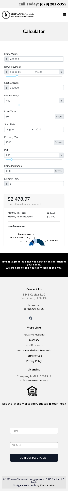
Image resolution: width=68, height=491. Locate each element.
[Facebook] (30, 318)
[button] (64, 15)
